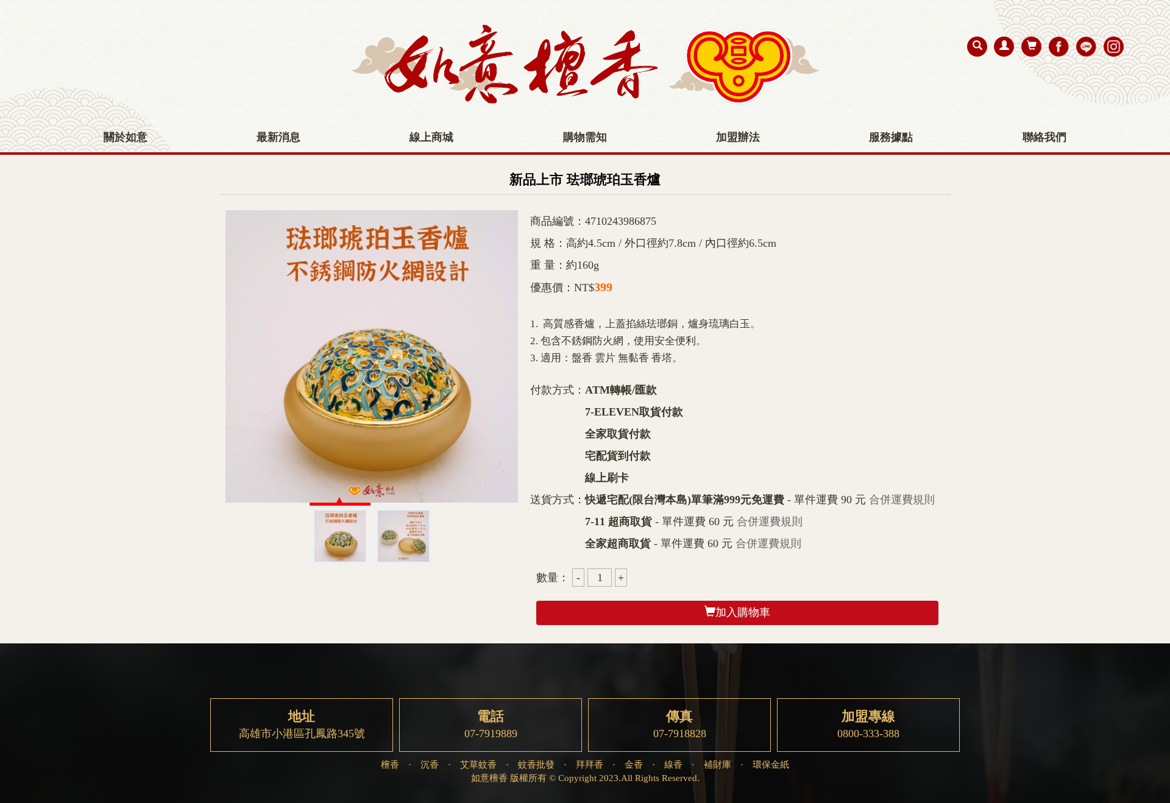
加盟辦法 (738, 137)
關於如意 (125, 137)
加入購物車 (742, 612)
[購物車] (1031, 47)
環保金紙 (771, 764)
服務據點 (891, 137)
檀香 (390, 764)
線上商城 (431, 137)
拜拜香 (589, 764)
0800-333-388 (868, 724)
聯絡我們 (1044, 137)
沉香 (429, 764)
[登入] (1004, 47)
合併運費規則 (902, 499)
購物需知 (585, 137)
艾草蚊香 (478, 764)
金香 (634, 764)
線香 (673, 764)
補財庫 (717, 764)
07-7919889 (490, 724)
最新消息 (278, 137)
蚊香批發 (536, 764)
